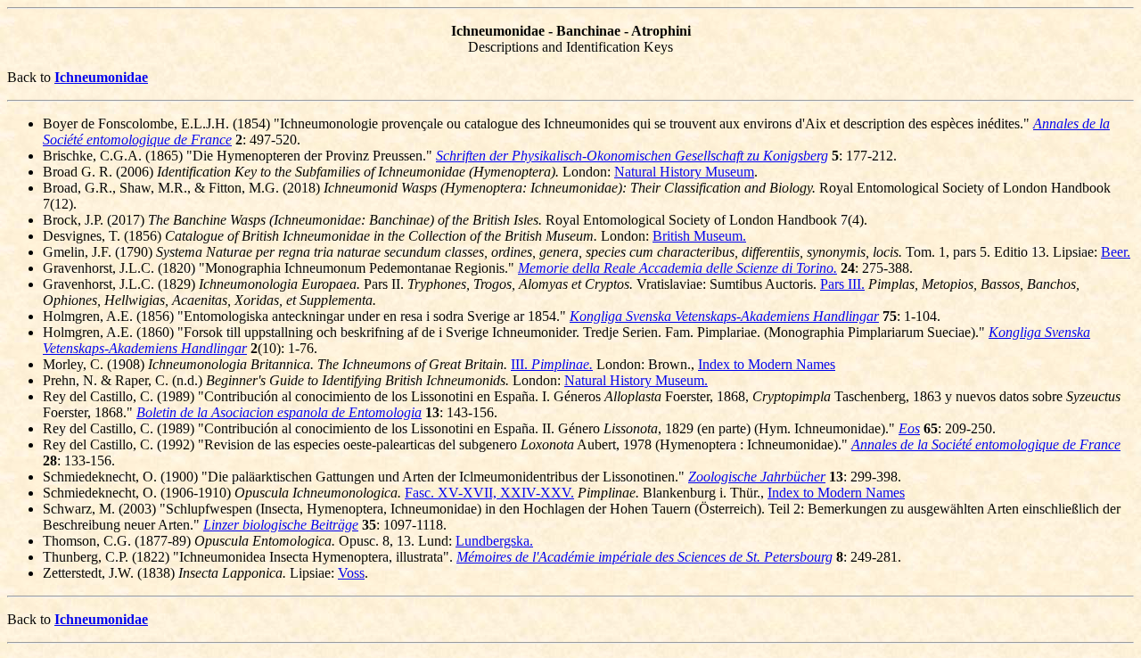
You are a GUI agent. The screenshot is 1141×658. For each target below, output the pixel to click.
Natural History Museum (684, 171)
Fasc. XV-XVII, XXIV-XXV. (489, 492)
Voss (351, 572)
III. (552, 364)
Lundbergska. (494, 540)
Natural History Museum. (636, 380)
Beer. (1115, 251)
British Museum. (699, 235)
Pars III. (842, 284)
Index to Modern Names (766, 364)
